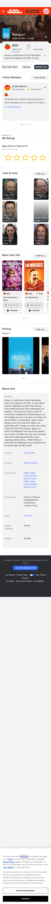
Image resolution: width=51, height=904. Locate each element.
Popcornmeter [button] (38, 49)
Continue (25, 899)
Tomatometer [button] (17, 49)
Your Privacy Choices (25, 891)
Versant (24, 856)
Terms (10, 859)
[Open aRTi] (46, 11)
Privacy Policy (9, 862)
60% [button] (15, 45)
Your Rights (8, 867)
